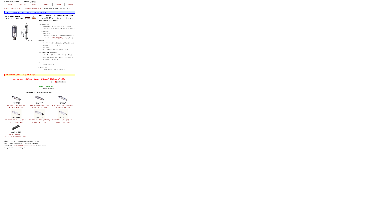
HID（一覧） (21, 8)
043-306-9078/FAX (18, 145)
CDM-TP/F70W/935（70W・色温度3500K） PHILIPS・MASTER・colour (39, 121)
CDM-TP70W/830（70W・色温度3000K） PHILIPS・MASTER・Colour (16, 106)
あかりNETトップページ (10, 8)
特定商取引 (70, 4)
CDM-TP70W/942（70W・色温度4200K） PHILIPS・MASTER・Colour (62, 106)
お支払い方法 (22, 4)
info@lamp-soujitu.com (29, 145)
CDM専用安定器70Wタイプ (59, 38)
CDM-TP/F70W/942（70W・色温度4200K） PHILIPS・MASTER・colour (63, 121)
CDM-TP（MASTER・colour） (34, 8)
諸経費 (10, 4)
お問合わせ (58, 4)
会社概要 (46, 4)
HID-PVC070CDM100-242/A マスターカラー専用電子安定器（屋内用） (16, 136)
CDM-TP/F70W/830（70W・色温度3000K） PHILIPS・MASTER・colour (16, 121)
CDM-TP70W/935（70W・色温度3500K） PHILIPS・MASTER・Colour (39, 106)
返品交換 (34, 4)
